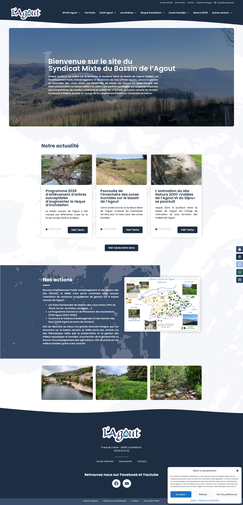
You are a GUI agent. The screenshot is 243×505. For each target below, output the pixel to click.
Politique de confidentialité (208, 500)
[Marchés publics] (239, 279)
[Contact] (239, 256)
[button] (237, 470)
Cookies (193, 500)
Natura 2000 (200, 12)
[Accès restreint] (239, 249)
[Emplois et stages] (239, 272)
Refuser (203, 494)
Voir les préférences (227, 494)
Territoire (89, 12)
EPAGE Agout (70, 12)
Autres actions (220, 12)
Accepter (181, 494)
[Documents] (239, 264)
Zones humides (177, 12)
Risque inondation (151, 12)
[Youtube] (127, 483)
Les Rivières (126, 12)
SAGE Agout (106, 12)
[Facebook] (116, 483)
